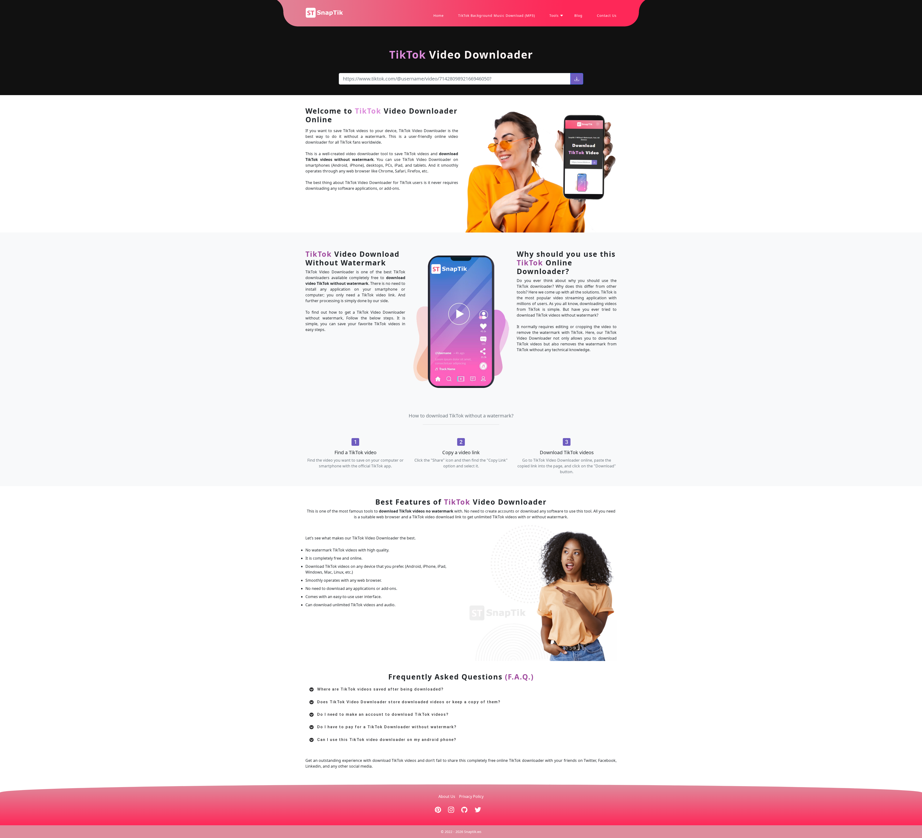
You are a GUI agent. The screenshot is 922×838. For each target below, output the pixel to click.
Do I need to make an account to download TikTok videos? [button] (383, 714)
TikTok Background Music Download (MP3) (496, 15)
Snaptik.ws (472, 831)
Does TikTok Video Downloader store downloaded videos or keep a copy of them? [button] (409, 702)
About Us (446, 796)
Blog (578, 15)
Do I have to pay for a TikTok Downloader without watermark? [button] (387, 727)
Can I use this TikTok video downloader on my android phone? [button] (386, 739)
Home (438, 15)
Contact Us (607, 15)
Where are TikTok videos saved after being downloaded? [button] (380, 689)
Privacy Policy (471, 796)
